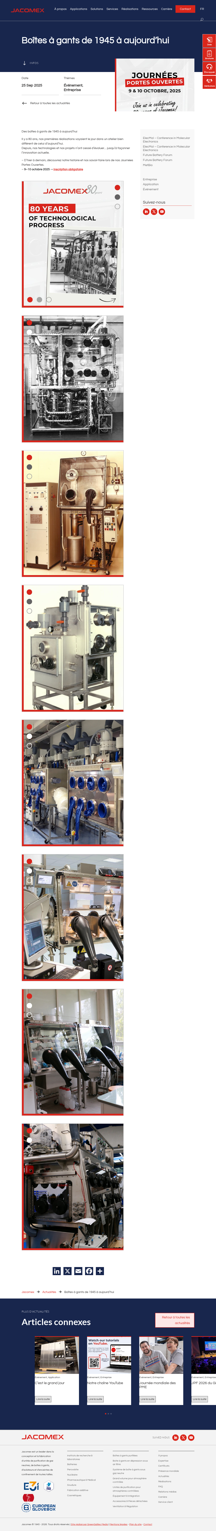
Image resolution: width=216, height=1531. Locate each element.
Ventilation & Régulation (125, 1506)
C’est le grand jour (50, 1383)
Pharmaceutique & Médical (81, 1480)
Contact (185, 9)
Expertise (163, 1461)
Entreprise (150, 179)
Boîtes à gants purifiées (125, 1455)
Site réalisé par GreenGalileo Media (89, 1524)
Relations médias (167, 1492)
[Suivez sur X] (154, 211)
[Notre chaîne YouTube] (109, 1355)
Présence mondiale (168, 1471)
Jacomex (28, 1292)
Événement (150, 189)
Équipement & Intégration (126, 1496)
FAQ (160, 1486)
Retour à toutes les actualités (176, 1320)
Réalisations (130, 9)
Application (151, 184)
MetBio (148, 165)
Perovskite (72, 1469)
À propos (163, 1455)
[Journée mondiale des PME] (161, 1355)
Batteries (72, 1464)
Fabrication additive (77, 1490)
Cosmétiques (74, 1495)
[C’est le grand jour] (57, 1355)
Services (112, 9)
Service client (165, 1502)
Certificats (163, 1466)
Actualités (49, 1292)
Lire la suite (43, 1399)
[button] (105, 1413)
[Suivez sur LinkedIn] (146, 211)
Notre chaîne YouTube (105, 1383)
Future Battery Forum (157, 155)
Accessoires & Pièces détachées (130, 1501)
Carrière (166, 9)
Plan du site (135, 1524)
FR (202, 9)
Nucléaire (72, 1475)
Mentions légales (118, 1524)
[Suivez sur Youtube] (162, 211)
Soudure (71, 1485)
